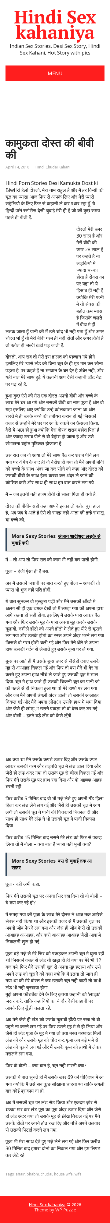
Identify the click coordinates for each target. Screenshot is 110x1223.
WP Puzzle (65, 1210)
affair (20, 1174)
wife (78, 1174)
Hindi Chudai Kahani (52, 167)
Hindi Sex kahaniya (55, 24)
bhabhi (33, 1174)
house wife (63, 1174)
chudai (46, 1174)
